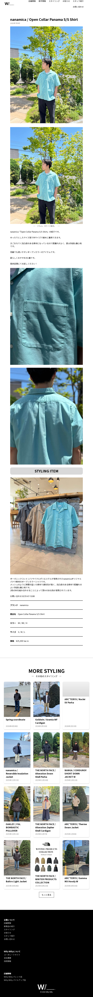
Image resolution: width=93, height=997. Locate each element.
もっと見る (46, 894)
